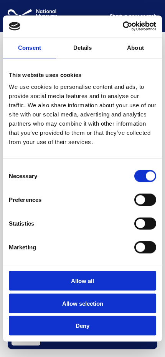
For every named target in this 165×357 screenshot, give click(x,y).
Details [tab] (82, 47)
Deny (82, 326)
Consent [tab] (29, 47)
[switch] (145, 200)
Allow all (82, 281)
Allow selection (82, 303)
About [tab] (135, 47)
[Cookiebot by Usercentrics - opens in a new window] (122, 26)
